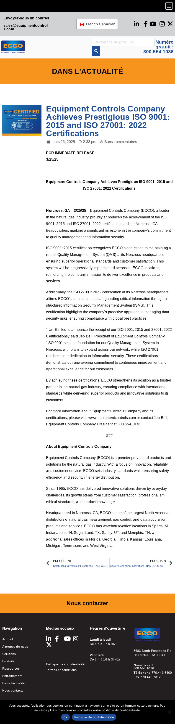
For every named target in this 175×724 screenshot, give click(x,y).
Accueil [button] (7, 639)
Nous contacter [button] (13, 690)
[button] (169, 6)
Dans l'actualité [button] (13, 683)
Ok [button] (65, 717)
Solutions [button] (9, 654)
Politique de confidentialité (65, 664)
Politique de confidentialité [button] (94, 717)
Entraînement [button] (12, 676)
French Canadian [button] (100, 24)
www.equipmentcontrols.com (112, 418)
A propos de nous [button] (15, 646)
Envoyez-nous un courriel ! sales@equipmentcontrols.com (26, 23)
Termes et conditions (61, 670)
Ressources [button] (11, 668)
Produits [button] (8, 661)
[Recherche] (96, 51)
